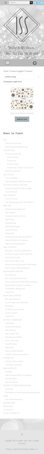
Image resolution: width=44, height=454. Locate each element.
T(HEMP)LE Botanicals (15, 288)
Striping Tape (11, 230)
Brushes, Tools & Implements (18, 250)
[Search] (31, 2)
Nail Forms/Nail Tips (14, 261)
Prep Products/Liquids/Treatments (20, 264)
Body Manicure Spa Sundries (18, 285)
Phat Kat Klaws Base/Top (16, 147)
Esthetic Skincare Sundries (17, 354)
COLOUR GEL (9, 150)
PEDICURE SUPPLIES (12, 295)
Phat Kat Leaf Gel (12, 171)
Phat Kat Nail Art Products (17, 240)
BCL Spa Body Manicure (16, 278)
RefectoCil (9, 347)
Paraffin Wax (11, 344)
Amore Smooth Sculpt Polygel (18, 188)
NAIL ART (7, 205)
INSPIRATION (9, 402)
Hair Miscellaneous (14, 399)
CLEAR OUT (8, 409)
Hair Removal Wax (13, 337)
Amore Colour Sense (14, 361)
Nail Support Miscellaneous (17, 268)
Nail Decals (10, 212)
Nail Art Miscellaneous (15, 243)
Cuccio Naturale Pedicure (16, 302)
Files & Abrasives (12, 257)
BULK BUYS (8, 406)
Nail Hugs (9, 219)
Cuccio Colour (11, 198)
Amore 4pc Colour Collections (20, 167)
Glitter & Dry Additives (15, 209)
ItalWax (8, 371)
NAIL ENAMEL (9, 195)
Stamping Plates (12, 226)
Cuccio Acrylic (11, 191)
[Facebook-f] (22, 434)
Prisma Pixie (12, 164)
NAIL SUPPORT (10, 247)
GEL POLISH (8, 174)
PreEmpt (9, 389)
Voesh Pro (9, 292)
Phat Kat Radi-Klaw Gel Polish (18, 181)
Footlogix (9, 306)
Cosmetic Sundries (13, 364)
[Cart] (5, 2)
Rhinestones (10, 223)
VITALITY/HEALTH (11, 413)
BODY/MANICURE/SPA (13, 271)
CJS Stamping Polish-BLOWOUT (19, 202)
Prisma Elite (12, 157)
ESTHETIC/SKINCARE (12, 319)
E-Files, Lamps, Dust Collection (18, 254)
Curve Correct (11, 313)
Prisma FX (11, 160)
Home (5, 71)
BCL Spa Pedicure (13, 299)
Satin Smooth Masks (14, 351)
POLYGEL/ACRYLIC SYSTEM (15, 185)
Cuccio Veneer (11, 178)
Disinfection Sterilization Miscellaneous (22, 392)
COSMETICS (8, 357)
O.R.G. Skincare (12, 340)
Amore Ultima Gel (13, 143)
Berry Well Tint (12, 333)
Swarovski (9, 233)
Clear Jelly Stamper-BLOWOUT (19, 236)
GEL (5, 140)
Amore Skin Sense (13, 326)
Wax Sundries (11, 382)
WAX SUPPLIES (9, 368)
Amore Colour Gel (13, 153)
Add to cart (22, 119)
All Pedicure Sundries (14, 309)
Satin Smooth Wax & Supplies (18, 375)
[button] (7, 62)
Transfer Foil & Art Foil (15, 216)
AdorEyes (9, 323)
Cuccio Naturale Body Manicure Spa (21, 281)
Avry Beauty (10, 274)
